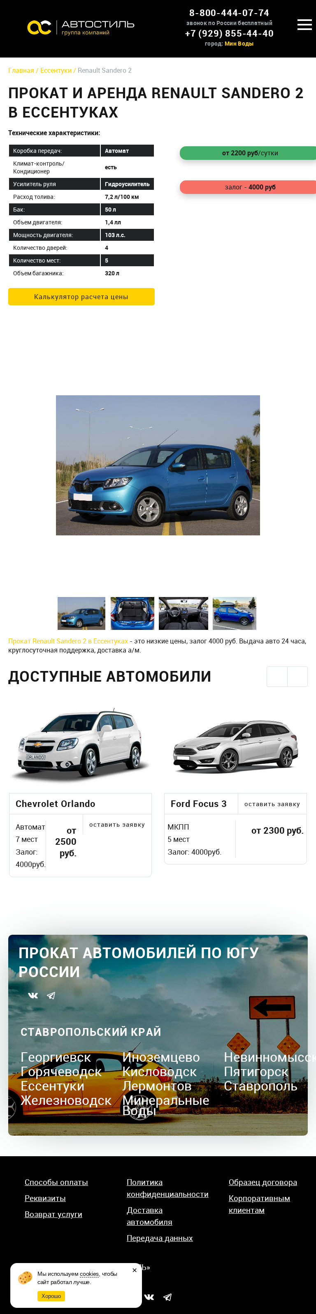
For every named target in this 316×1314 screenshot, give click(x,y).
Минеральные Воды (165, 1105)
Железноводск (66, 1100)
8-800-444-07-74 (229, 12)
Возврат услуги (53, 1214)
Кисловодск (159, 1071)
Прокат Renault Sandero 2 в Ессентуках (68, 640)
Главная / (24, 70)
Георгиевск (56, 1056)
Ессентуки (52, 1085)
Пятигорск (256, 1071)
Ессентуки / (59, 70)
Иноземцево (161, 1056)
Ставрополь (260, 1085)
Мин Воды (239, 43)
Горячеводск (61, 1071)
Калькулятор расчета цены (81, 296)
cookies (89, 1273)
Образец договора (263, 1182)
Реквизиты (45, 1198)
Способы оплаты (56, 1182)
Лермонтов (157, 1085)
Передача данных (160, 1238)
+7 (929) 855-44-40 (229, 33)
